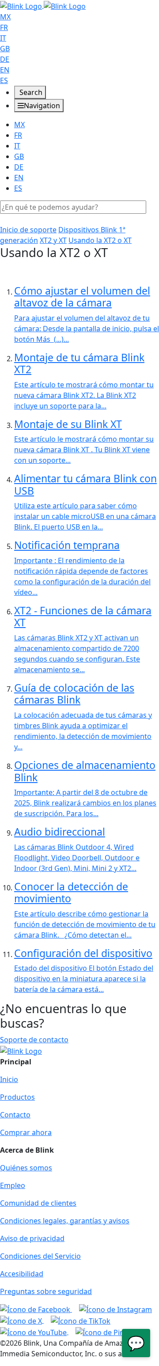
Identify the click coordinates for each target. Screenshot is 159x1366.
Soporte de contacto (34, 1039)
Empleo (12, 1185)
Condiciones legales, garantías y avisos (64, 1221)
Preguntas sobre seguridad (46, 1291)
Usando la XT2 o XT (100, 240)
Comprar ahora (26, 1132)
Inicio (9, 1079)
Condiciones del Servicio (40, 1256)
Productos (17, 1097)
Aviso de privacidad (32, 1238)
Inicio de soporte (28, 230)
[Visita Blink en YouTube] (34, 1331)
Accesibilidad (21, 1274)
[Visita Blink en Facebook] (36, 1309)
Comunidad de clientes (38, 1203)
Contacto (15, 1115)
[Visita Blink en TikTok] (80, 1320)
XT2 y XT (53, 240)
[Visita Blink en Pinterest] (110, 1331)
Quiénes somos (26, 1168)
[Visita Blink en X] (22, 1320)
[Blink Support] (43, 5)
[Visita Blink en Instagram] (115, 1309)
